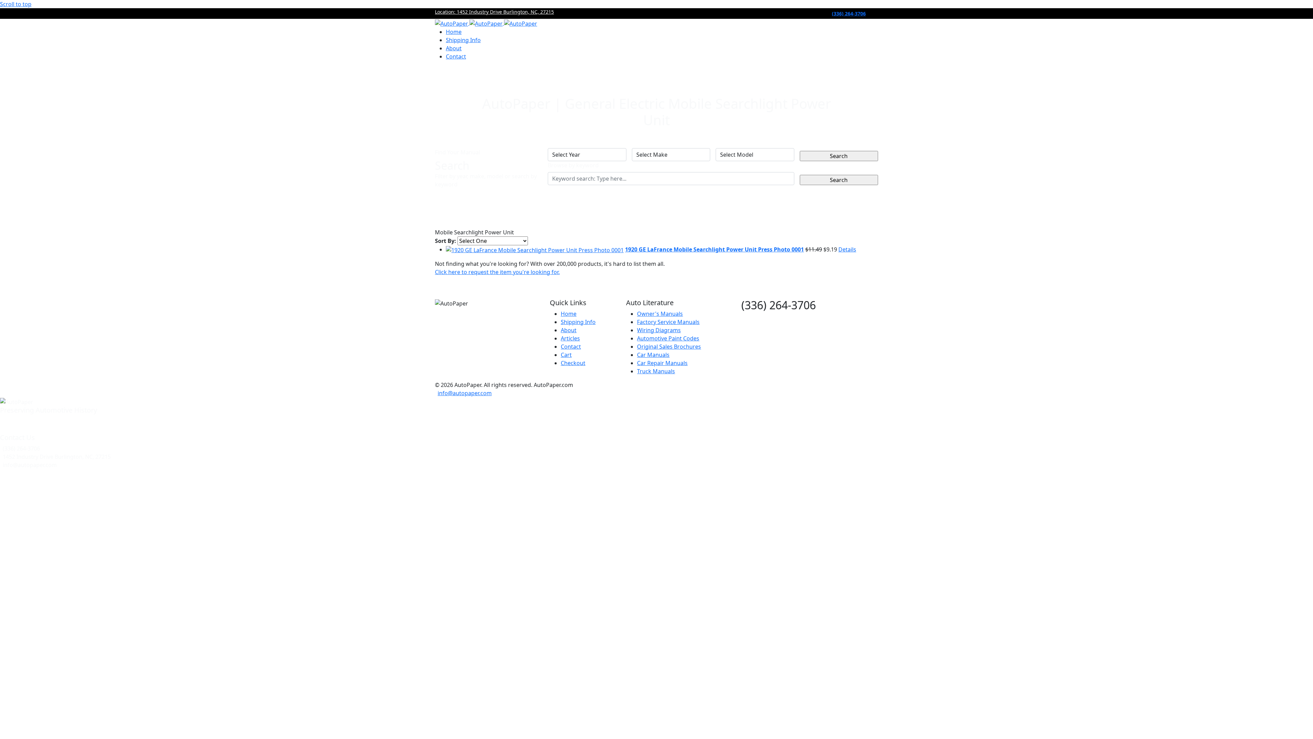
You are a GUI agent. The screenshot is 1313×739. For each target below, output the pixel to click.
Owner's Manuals (660, 313)
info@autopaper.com (465, 393)
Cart (566, 355)
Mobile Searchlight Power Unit (474, 232)
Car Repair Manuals (662, 363)
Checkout (573, 363)
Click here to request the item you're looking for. (497, 272)
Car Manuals (653, 355)
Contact (456, 56)
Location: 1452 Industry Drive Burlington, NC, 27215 (494, 12)
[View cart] (441, 72)
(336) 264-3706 (849, 13)
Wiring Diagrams (659, 330)
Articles (570, 338)
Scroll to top (15, 4)
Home (454, 32)
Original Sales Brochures (669, 346)
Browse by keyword (573, 165)
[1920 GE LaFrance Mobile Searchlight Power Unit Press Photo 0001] (535, 249)
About (454, 48)
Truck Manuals (656, 371)
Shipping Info (463, 40)
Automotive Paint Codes (668, 338)
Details (847, 249)
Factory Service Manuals (668, 322)
